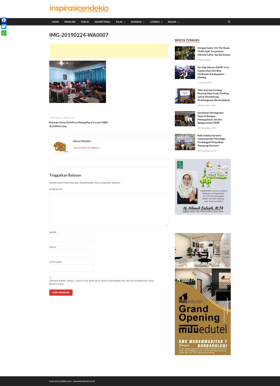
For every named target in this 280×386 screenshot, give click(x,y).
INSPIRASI (136, 22)
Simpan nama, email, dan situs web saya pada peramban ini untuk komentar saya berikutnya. (101, 282)
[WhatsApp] (4, 33)
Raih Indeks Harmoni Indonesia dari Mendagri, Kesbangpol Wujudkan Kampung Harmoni (212, 140)
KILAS (119, 22)
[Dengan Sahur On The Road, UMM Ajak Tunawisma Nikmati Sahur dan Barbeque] (185, 48)
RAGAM (172, 22)
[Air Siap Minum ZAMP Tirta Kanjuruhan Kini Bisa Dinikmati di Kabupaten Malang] (185, 67)
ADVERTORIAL (103, 22)
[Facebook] (4, 20)
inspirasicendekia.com (60, 381)
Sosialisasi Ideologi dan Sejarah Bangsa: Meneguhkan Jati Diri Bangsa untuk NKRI (210, 117)
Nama (53, 232)
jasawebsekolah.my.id (84, 381)
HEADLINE (70, 22)
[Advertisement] (109, 51)
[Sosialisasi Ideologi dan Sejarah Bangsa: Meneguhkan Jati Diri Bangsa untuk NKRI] (185, 112)
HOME (55, 22)
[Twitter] (4, 26)
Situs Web (55, 262)
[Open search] (229, 22)
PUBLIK (85, 22)
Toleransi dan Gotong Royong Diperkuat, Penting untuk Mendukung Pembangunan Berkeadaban (214, 95)
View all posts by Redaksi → (87, 147)
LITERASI (155, 22)
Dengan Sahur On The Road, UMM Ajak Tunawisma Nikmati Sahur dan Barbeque (214, 51)
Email (53, 247)
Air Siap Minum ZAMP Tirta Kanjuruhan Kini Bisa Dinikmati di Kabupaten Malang (213, 72)
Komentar (56, 189)
